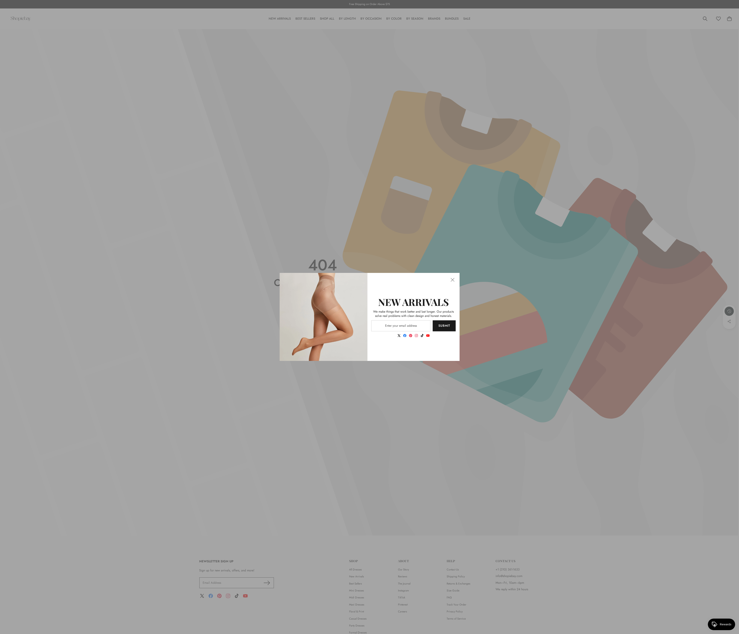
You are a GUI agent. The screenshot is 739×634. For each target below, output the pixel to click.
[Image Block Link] (324, 317)
